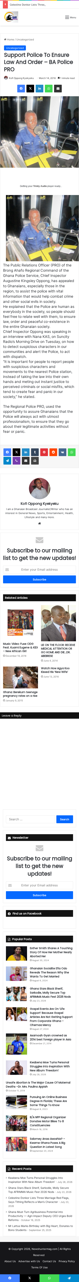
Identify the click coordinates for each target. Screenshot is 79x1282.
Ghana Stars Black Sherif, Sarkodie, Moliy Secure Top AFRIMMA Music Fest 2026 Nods (50, 993)
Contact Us (49, 1261)
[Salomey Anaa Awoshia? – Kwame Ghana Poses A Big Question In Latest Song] (16, 1144)
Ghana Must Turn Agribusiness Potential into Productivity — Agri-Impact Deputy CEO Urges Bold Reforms (40, 1216)
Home (10, 39)
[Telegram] (7, 461)
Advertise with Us (29, 1261)
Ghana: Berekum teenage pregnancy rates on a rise (20, 694)
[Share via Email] (58, 88)
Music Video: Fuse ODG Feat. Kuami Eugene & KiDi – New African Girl (20, 647)
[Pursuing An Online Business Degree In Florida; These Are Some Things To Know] (16, 1102)
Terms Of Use (39, 1267)
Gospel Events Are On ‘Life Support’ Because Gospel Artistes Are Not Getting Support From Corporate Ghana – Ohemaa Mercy (51, 1017)
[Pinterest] (44, 452)
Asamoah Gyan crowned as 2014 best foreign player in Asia (50, 1037)
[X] (30, 88)
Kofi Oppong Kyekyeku (21, 78)
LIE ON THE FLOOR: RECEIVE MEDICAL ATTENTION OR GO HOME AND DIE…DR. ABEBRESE (58, 650)
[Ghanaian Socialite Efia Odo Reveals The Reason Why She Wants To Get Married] (16, 973)
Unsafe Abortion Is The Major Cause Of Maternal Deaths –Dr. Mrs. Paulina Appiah (38, 1085)
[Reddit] (53, 452)
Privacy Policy (67, 1261)
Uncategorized (25, 39)
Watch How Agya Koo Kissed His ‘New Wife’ (55, 670)
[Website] (39, 523)
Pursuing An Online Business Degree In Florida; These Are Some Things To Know (48, 1101)
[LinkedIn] (39, 88)
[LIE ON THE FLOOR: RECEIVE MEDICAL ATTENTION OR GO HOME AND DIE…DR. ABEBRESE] (58, 623)
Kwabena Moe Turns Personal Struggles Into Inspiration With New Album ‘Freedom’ (50, 1066)
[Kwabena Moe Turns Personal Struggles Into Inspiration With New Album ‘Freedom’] (16, 1067)
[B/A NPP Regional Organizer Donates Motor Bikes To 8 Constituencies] (16, 1123)
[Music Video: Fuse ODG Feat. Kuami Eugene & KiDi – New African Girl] (20, 622)
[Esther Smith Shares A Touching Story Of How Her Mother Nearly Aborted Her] (16, 953)
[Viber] (16, 461)
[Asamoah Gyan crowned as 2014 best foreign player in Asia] (16, 1044)
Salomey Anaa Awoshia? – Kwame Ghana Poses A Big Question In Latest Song (47, 1143)
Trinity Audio (40, 186)
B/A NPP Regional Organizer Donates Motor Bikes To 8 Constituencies (48, 1121)
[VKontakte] (62, 452)
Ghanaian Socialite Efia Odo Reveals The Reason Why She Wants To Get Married (49, 972)
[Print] (35, 461)
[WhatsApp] (49, 88)
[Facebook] (21, 88)
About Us (10, 1261)
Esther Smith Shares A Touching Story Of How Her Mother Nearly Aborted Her (51, 952)
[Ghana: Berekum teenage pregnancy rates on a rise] (20, 677)
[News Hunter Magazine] (10, 17)
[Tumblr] (35, 452)
